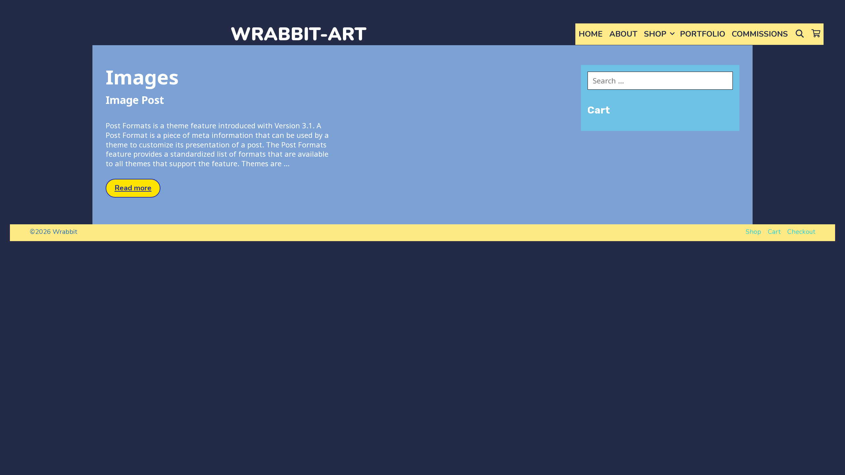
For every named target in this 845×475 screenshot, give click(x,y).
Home (591, 34)
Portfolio (702, 34)
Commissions (760, 34)
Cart (774, 231)
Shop (655, 34)
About (623, 34)
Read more (137, 190)
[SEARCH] (799, 34)
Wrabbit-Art (298, 34)
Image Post (135, 100)
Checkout (801, 231)
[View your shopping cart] (816, 34)
